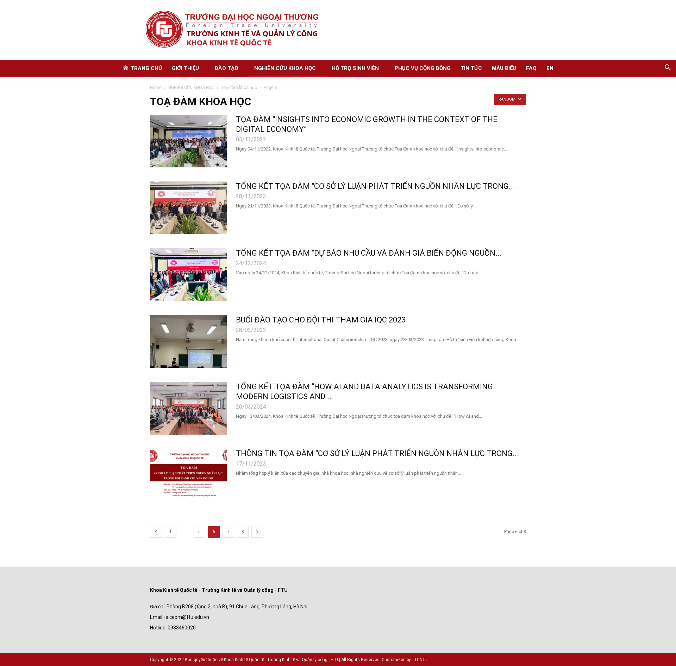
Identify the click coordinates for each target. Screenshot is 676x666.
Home (156, 87)
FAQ (531, 68)
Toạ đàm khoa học (239, 87)
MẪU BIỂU (504, 68)
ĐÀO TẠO (226, 68)
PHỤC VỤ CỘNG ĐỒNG (423, 68)
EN (549, 68)
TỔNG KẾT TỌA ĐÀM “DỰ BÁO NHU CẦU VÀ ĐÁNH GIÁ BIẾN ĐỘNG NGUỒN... (369, 253)
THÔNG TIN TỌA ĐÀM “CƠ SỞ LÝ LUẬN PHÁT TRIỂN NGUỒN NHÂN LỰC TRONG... (377, 453)
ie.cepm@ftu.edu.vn (186, 617)
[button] (667, 68)
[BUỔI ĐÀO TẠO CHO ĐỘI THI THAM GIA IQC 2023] (188, 341)
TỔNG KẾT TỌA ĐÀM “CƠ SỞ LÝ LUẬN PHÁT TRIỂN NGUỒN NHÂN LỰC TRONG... (375, 186)
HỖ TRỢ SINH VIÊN (355, 68)
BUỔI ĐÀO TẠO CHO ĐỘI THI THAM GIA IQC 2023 (321, 319)
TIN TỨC (471, 68)
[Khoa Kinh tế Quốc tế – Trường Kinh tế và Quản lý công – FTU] (338, 30)
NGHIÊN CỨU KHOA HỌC (285, 68)
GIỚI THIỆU (185, 68)
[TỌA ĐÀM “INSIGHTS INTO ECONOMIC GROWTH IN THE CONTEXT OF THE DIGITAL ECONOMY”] (188, 141)
